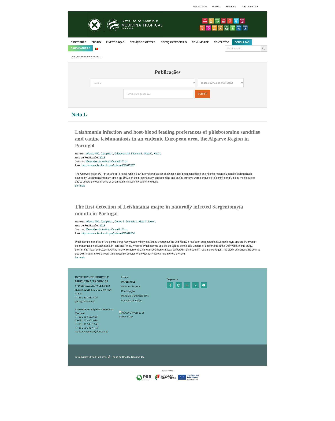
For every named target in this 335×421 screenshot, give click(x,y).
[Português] (97, 48)
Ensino (125, 277)
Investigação (128, 281)
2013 (102, 157)
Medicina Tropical (130, 286)
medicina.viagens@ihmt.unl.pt (91, 331)
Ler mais (80, 185)
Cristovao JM (122, 153)
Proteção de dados (131, 300)
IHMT (128, 24)
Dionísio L (137, 153)
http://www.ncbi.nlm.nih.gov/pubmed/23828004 (108, 233)
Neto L (157, 153)
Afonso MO (92, 153)
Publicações (168, 72)
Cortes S (119, 221)
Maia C (148, 153)
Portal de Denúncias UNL (135, 295)
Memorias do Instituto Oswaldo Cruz (107, 161)
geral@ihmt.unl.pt (85, 301)
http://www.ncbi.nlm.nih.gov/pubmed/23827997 (108, 165)
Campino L (107, 153)
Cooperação (128, 291)
